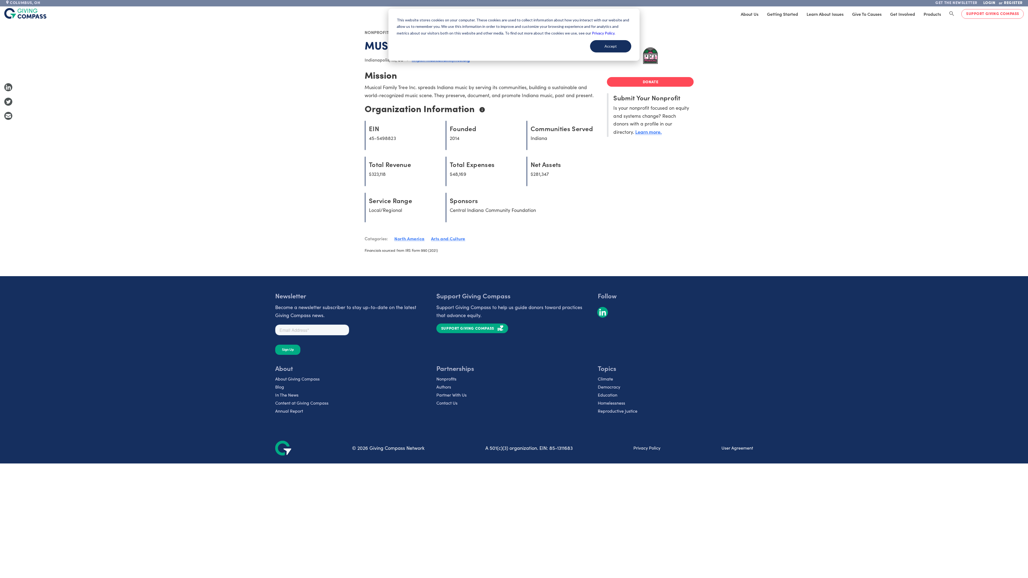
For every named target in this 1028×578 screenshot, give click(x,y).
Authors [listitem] (443, 387)
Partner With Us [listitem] (451, 395)
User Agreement (737, 448)
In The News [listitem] (286, 395)
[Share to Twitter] (8, 102)
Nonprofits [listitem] (446, 379)
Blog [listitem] (279, 387)
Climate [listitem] (605, 379)
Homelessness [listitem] (611, 403)
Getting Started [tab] (782, 14)
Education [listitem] (607, 395)
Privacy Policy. (603, 33)
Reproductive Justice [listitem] (617, 411)
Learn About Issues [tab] (825, 14)
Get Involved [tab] (902, 14)
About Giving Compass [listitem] (297, 379)
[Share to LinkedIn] (8, 87)
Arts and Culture (448, 238)
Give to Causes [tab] (867, 14)
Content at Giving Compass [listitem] (301, 403)
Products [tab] (932, 14)
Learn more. (648, 131)
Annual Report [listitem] (289, 411)
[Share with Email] (8, 116)
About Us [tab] (749, 14)
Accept (610, 46)
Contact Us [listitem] (447, 403)
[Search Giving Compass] (951, 13)
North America (409, 238)
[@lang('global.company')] (25, 13)
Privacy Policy (646, 448)
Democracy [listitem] (609, 387)
